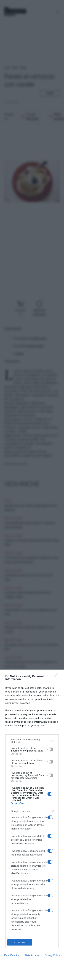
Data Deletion (12, 955)
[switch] (50, 749)
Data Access (32, 955)
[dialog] (32, 816)
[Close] (57, 676)
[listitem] (32, 740)
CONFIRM (19, 942)
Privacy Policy (52, 955)
